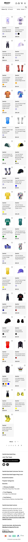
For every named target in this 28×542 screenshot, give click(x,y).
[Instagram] (7, 464)
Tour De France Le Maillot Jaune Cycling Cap (19, 182)
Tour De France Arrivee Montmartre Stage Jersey (20, 206)
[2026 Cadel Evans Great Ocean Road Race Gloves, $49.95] (20, 393)
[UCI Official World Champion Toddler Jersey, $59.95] (20, 369)
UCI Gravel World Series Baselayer (6, 30)
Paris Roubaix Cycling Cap (5, 330)
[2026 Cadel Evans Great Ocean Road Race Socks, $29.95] (8, 418)
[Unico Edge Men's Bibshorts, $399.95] (8, 297)
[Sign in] (16, 3)
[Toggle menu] (24, 3)
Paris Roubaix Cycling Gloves (19, 330)
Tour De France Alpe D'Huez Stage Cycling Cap (20, 281)
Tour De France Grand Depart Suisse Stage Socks (20, 79)
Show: (11, 441)
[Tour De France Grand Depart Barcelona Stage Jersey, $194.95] (8, 195)
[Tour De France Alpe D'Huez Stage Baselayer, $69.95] (8, 120)
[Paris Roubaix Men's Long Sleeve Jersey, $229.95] (20, 344)
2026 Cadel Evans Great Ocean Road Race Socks (7, 429)
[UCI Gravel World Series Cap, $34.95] (20, 44)
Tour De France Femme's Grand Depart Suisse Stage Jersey (6, 106)
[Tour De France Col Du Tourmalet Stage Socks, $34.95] (20, 120)
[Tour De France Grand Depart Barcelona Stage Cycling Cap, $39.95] (20, 145)
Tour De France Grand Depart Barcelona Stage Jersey (6, 207)
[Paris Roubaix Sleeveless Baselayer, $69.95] (8, 344)
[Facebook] (3, 464)
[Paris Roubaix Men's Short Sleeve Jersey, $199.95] (20, 297)
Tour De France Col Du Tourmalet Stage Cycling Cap (7, 156)
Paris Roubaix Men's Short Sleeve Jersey (20, 307)
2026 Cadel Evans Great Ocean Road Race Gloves (20, 404)
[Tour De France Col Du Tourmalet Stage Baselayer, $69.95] (20, 221)
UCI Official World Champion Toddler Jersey (20, 380)
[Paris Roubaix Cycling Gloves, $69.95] (20, 320)
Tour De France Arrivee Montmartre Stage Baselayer (20, 257)
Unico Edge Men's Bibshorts (6, 307)
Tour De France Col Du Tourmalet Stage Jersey (7, 232)
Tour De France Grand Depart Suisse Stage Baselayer (6, 80)
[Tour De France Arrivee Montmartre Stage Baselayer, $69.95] (20, 246)
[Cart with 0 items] (22, 3)
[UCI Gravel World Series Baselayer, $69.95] (8, 20)
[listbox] (16, 442)
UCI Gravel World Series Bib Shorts (6, 54)
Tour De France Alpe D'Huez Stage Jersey (20, 105)
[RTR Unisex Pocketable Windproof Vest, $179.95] (8, 369)
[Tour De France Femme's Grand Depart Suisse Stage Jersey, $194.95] (8, 94)
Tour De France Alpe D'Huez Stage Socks (7, 181)
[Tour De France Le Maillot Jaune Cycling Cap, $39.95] (20, 171)
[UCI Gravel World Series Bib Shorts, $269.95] (8, 44)
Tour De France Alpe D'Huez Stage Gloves (7, 257)
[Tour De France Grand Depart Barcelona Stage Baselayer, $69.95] (8, 271)
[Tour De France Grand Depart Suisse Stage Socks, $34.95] (20, 68)
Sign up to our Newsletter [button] (11, 460)
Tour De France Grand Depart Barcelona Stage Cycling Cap (19, 157)
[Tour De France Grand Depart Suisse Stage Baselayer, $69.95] (8, 68)
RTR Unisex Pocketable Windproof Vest (6, 380)
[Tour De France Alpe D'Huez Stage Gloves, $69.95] (8, 246)
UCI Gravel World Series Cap (19, 54)
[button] (21, 9)
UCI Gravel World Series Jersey (19, 30)
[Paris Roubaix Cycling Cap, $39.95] (8, 320)
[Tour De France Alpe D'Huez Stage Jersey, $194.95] (20, 94)
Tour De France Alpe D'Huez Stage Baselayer (7, 131)
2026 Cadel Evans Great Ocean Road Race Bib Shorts (7, 404)
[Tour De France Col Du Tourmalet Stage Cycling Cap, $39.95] (8, 145)
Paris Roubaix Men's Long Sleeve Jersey (20, 354)
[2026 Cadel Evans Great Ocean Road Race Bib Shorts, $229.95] (8, 393)
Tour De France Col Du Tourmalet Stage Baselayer (20, 232)
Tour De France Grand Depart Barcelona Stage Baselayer (6, 282)
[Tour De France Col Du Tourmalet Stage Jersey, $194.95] (8, 221)
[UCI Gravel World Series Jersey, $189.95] (20, 20)
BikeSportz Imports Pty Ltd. (10, 527)
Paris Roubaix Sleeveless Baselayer (5, 355)
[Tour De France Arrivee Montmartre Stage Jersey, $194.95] (20, 195)
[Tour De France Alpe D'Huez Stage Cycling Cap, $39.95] (20, 271)
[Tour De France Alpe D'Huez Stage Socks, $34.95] (8, 171)
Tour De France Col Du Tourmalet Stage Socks (20, 131)
